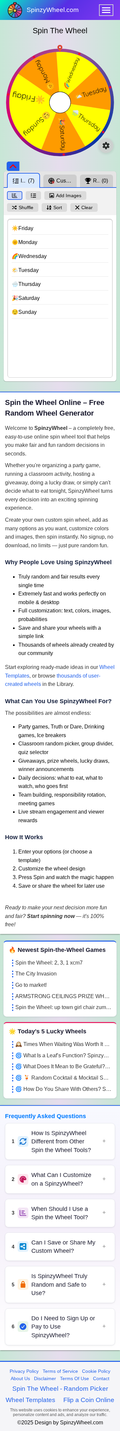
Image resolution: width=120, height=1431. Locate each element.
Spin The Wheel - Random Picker (60, 1388)
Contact (101, 1378)
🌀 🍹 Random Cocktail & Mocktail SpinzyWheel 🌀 (63, 1078)
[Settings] (106, 145)
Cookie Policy (96, 1371)
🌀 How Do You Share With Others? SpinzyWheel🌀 (63, 1089)
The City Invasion (36, 973)
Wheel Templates (30, 1399)
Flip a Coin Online (88, 1399)
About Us (20, 1378)
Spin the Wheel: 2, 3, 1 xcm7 (49, 963)
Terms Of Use (74, 1378)
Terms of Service (60, 1371)
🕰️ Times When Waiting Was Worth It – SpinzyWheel (63, 1044)
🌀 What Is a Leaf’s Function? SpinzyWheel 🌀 (63, 1055)
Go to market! (31, 985)
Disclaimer (45, 1378)
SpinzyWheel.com (53, 9)
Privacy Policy (24, 1371)
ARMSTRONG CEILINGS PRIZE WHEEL (63, 996)
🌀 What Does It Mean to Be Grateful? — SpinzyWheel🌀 (63, 1066)
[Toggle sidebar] (13, 166)
